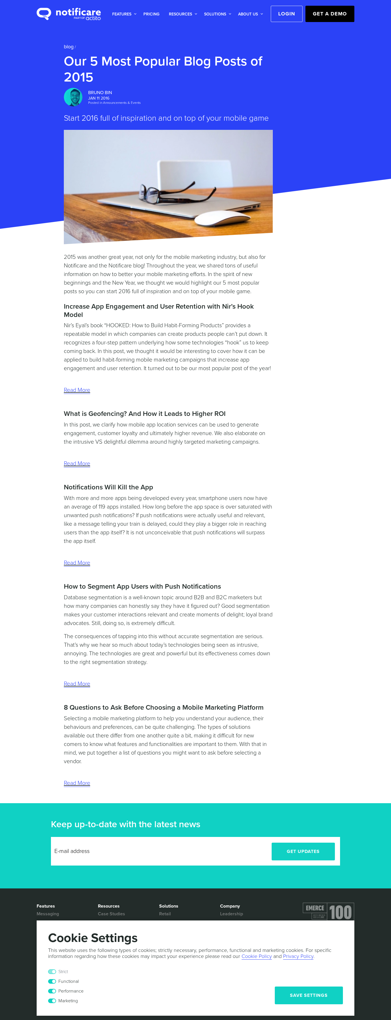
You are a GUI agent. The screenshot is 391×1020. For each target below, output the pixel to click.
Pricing (151, 14)
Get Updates (303, 851)
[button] (123, 14)
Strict (63, 972)
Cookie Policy (257, 956)
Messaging (48, 914)
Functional (68, 981)
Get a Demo (330, 14)
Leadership (231, 914)
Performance (71, 991)
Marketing (68, 1001)
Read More (77, 390)
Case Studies (111, 914)
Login (286, 14)
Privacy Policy (298, 956)
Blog (69, 46)
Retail (165, 914)
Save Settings (309, 995)
